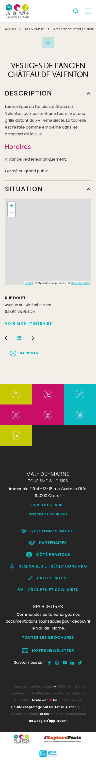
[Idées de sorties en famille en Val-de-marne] (80, 414)
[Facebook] (50, 662)
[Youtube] (65, 662)
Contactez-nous (48, 505)
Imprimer (29, 353)
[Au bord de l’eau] (80, 394)
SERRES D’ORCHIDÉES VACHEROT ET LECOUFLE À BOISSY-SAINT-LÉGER (30, 338)
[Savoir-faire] (16, 435)
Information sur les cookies (32, 686)
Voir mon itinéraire (28, 323)
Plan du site (46, 693)
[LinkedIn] (72, 662)
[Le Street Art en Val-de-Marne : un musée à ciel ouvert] (16, 394)
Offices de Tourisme (48, 514)
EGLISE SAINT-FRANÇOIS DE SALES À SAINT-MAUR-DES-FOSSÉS (8, 338)
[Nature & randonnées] (16, 414)
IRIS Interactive (70, 700)
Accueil (10, 29)
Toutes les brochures (48, 637)
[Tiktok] (80, 662)
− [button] (11, 213)
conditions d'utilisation (67, 714)
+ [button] (11, 205)
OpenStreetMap (80, 283)
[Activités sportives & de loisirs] (48, 414)
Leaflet (29, 283)
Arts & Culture (34, 29)
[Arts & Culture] (48, 394)
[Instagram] (57, 662)
